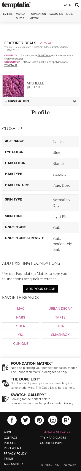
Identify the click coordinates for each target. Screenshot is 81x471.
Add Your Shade (40, 289)
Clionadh (10, 55)
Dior (60, 326)
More (69, 13)
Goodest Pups (51, 443)
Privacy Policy (15, 453)
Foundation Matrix (38, 15)
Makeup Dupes (21, 15)
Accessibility (14, 464)
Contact (10, 438)
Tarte (60, 317)
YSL (21, 335)
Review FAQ (12, 448)
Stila (20, 326)
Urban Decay (60, 308)
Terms (8, 459)
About (9, 432)
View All (47, 43)
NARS (20, 317)
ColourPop (12, 61)
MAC (20, 308)
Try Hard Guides (53, 438)
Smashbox (60, 335)
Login (66, 5)
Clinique (20, 344)
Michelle (35, 83)
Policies (10, 443)
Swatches (56, 13)
